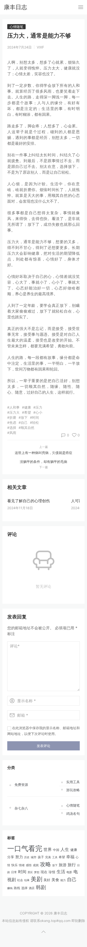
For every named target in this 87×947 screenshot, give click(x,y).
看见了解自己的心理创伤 (28, 500)
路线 (17, 888)
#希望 (26, 412)
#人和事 (13, 407)
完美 (48, 857)
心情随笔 (16, 27)
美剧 (36, 879)
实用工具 (73, 782)
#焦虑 (11, 422)
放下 (55, 865)
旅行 (72, 864)
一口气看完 (24, 848)
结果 (26, 880)
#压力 (37, 407)
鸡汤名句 (73, 814)
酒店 (32, 888)
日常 (14, 872)
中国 (56, 850)
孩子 (41, 857)
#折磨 (11, 417)
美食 (55, 879)
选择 (24, 888)
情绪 (22, 865)
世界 (48, 849)
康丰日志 (15, 7)
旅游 (62, 864)
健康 (73, 850)
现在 (44, 872)
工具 (55, 857)
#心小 (37, 412)
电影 (69, 872)
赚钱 (10, 888)
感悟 (29, 865)
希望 (62, 857)
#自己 (23, 422)
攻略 (45, 864)
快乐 (14, 865)
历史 (26, 857)
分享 (10, 857)
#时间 (34, 417)
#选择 (11, 427)
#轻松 (34, 422)
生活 (61, 871)
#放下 (23, 417)
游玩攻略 (73, 790)
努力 (19, 857)
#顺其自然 (26, 427)
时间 (22, 871)
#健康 (26, 407)
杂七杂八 (21, 808)
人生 (64, 849)
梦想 (36, 872)
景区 (30, 872)
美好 (47, 880)
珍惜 (52, 872)
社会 (20, 880)
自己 (72, 879)
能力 (63, 880)
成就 (36, 865)
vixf (40, 47)
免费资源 (21, 785)
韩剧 (41, 887)
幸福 (70, 856)
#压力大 (13, 412)
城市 (33, 857)
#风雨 (11, 433)
